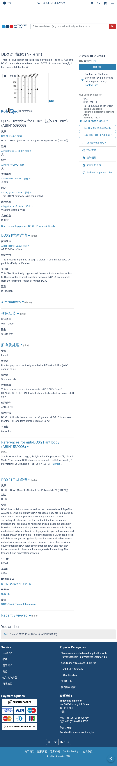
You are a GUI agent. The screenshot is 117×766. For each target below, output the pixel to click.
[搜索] (112, 26)
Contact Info (91, 85)
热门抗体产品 (9, 677)
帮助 (4, 659)
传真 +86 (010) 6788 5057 (97, 134)
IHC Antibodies (69, 675)
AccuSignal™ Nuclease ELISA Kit (78, 663)
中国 (95, 60)
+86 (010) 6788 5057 (76, 721)
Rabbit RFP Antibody (72, 669)
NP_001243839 (9, 583)
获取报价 (97, 66)
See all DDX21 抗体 (11, 136)
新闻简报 (7, 665)
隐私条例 (55, 751)
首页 (6, 634)
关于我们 (29, 751)
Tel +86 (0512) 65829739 (97, 128)
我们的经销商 (68, 687)
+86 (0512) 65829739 (53, 3)
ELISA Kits (66, 681)
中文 (9, 3)
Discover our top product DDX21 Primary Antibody (28, 226)
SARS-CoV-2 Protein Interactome (18, 604)
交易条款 (87, 751)
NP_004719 (25, 583)
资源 (4, 671)
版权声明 (42, 751)
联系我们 (7, 653)
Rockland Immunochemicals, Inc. (77, 732)
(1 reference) (25, 110)
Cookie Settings (71, 751)
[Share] (111, 758)
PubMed (55, 463)
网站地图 (7, 683)
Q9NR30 (5, 594)
